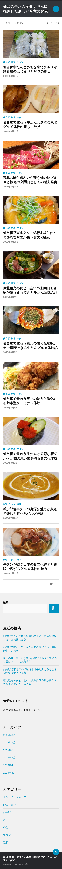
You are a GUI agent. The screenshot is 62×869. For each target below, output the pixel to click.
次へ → (53, 583)
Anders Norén (20, 864)
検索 (5, 602)
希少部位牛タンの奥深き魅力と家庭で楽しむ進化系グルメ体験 (30, 511)
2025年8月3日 (10, 462)
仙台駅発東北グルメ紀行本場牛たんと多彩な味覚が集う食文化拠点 (30, 235)
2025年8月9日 (10, 352)
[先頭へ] (56, 852)
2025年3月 (9, 772)
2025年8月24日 (11, 76)
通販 (19, 504)
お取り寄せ (9, 804)
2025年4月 (9, 765)
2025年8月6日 (10, 407)
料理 (13, 62)
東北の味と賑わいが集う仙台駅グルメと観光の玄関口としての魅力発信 (30, 179)
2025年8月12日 (11, 297)
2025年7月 (9, 742)
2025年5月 (9, 757)
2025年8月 (9, 734)
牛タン (20, 62)
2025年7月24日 (11, 518)
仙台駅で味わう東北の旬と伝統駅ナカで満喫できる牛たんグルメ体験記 (30, 345)
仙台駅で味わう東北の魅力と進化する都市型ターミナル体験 (30, 400)
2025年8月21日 (11, 131)
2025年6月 (9, 749)
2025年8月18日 (11, 186)
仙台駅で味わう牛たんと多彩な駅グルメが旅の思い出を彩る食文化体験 (30, 456)
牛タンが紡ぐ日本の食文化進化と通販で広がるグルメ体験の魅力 (30, 566)
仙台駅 (6, 62)
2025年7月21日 (11, 573)
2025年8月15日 (11, 241)
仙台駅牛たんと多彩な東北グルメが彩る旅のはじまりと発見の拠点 (30, 69)
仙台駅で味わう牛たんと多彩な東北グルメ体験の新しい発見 (30, 124)
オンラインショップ (14, 797)
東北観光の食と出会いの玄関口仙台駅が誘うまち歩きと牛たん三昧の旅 (30, 290)
